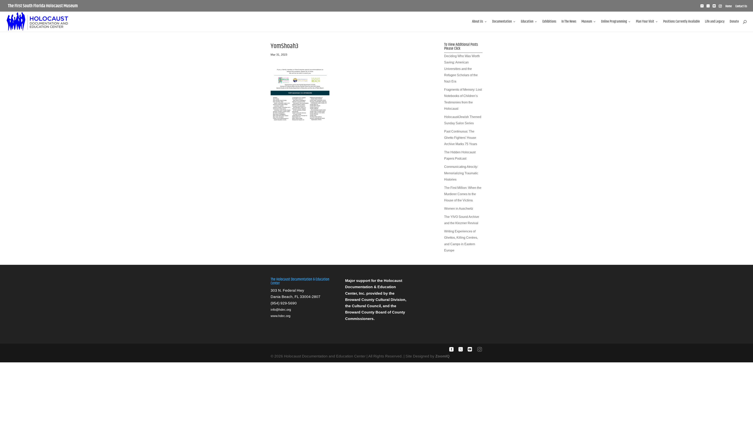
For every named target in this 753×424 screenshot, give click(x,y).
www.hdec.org (280, 316)
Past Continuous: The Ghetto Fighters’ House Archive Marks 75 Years (460, 138)
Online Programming (614, 22)
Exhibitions (549, 22)
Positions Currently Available (681, 22)
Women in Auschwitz (458, 208)
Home (728, 7)
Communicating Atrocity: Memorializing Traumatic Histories (461, 173)
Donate (734, 22)
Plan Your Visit (645, 22)
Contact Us (741, 7)
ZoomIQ (442, 356)
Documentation (502, 22)
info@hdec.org (281, 309)
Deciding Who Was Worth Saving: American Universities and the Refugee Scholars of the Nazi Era (462, 68)
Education (527, 22)
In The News (568, 22)
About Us (477, 22)
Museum (586, 22)
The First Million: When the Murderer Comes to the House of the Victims (462, 194)
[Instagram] (720, 7)
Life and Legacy (715, 22)
